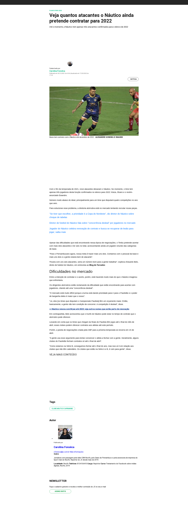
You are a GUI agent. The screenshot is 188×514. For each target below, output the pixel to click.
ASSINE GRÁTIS (60, 491)
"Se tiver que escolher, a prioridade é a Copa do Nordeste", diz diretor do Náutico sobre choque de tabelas (91, 215)
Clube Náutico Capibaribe (62, 408)
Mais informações (76, 452)
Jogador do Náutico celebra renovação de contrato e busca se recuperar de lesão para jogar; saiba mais (91, 230)
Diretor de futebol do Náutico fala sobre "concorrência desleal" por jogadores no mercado (92, 223)
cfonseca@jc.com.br (61, 452)
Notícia (133, 79)
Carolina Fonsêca (57, 71)
